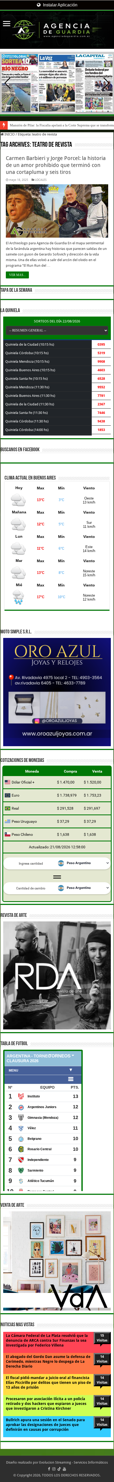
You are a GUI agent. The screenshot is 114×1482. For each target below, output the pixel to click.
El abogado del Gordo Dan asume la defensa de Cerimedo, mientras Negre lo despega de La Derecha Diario (48, 1361)
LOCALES (41, 180)
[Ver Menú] (6, 24)
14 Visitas (102, 1359)
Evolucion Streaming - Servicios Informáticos (73, 1462)
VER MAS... (17, 275)
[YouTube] (64, 1469)
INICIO (9, 134)
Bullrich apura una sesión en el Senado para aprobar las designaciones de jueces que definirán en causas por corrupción (45, 1425)
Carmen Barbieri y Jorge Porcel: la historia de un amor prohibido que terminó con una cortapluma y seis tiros (56, 165)
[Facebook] (49, 1469)
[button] (106, 83)
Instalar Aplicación (59, 5)
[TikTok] (59, 1469)
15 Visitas (102, 1337)
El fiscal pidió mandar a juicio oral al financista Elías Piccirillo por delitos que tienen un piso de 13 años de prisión (48, 1382)
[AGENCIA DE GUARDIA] (57, 30)
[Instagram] (54, 1469)
